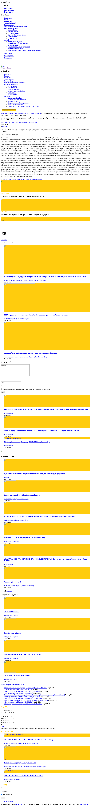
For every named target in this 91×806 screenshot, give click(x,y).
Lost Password (9, 801)
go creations (84, 804)
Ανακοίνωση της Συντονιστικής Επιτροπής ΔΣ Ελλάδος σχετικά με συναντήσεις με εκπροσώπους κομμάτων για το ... (44, 431)
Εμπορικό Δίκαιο (13, 33)
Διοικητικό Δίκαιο (24, 179)
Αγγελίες (7, 40)
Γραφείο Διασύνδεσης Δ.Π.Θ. (15, 684)
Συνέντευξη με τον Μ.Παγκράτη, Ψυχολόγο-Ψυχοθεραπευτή (24, 538)
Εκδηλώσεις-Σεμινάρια (15, 48)
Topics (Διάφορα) (10, 23)
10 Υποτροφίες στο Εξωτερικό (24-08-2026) (18, 689)
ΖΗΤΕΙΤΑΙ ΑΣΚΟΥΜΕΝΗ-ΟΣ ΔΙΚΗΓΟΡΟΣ (17, 675)
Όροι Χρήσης (8, 8)
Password (4, 791)
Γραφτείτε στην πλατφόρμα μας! (19, 47)
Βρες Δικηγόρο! (13, 45)
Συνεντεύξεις (9, 25)
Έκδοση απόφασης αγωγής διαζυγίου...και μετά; (20, 763)
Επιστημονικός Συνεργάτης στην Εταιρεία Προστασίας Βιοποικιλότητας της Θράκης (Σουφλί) (34, 695)
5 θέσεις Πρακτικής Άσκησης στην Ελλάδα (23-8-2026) (22, 691)
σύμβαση (39, 179)
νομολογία (33, 179)
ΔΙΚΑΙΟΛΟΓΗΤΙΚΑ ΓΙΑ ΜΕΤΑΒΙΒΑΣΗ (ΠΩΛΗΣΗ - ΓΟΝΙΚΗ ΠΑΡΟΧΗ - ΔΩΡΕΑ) (28, 740)
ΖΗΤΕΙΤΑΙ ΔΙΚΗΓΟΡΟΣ (11, 612)
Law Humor (8, 21)
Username (4, 788)
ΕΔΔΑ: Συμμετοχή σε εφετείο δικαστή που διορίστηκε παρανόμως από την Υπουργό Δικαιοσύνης (37, 315)
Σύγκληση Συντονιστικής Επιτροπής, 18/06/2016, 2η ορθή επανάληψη (27, 442)
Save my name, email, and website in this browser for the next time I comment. (26, 389)
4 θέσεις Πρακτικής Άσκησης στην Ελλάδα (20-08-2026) (22, 697)
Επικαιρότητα (12, 38)
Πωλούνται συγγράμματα (12, 633)
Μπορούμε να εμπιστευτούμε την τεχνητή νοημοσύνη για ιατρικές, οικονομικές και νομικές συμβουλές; (39, 516)
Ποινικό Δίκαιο (13, 31)
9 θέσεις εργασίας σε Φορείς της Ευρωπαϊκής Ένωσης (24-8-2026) (25, 688)
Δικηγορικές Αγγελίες (15, 42)
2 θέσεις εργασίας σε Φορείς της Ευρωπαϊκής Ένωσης (22, 654)
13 (7, 718)
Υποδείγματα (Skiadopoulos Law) (15, 26)
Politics (6, 20)
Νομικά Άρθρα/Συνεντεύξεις (28, 122)
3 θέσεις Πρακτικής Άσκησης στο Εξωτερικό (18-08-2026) (23, 704)
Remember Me (7, 794)
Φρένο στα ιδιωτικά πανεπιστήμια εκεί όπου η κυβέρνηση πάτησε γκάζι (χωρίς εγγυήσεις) (34, 474)
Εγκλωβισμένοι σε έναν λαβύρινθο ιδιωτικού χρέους (22, 495)
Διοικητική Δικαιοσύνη (11, 179)
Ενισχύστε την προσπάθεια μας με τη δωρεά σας (24, 50)
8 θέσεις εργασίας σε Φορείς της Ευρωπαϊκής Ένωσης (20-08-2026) (26, 700)
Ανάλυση (7, 280)
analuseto (5, 126)
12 (5, 736)
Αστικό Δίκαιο (12, 30)
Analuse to (18, 804)
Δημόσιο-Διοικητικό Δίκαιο (17, 35)
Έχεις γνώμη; (8, 12)
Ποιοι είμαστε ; (9, 10)
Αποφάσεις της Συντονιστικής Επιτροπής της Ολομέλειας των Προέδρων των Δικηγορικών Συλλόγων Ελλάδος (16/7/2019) (46, 409)
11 (5, 759)
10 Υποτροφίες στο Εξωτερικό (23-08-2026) (18, 693)
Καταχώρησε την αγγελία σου (18, 43)
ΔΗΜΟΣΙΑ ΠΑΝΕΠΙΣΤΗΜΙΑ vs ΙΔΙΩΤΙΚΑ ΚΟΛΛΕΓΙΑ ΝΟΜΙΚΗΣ (23, 776)
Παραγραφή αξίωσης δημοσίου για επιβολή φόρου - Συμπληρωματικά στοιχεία (30, 353)
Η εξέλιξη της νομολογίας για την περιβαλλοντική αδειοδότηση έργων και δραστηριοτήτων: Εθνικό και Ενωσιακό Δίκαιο (45, 277)
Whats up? (7, 541)
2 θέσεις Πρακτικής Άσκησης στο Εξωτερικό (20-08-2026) (23, 698)
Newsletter (8, 18)
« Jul (2, 726)
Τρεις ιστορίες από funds (12, 582)
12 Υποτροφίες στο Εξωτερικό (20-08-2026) (18, 702)
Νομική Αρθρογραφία (11, 28)
